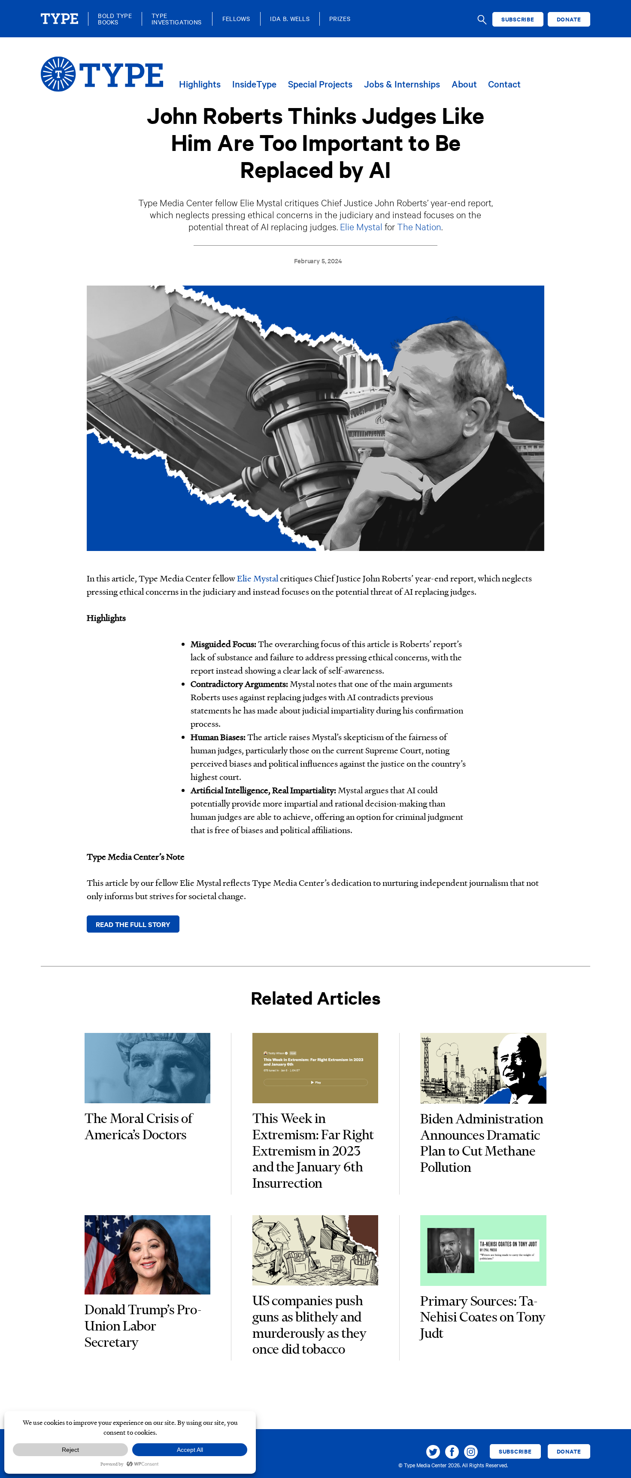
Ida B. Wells (289, 18)
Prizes (339, 18)
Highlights (200, 84)
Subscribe (517, 19)
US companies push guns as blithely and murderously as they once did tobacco (309, 1324)
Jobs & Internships (402, 84)
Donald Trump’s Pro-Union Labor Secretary (143, 1325)
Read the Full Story (133, 924)
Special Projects (320, 84)
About (464, 84)
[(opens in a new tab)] (147, 1070)
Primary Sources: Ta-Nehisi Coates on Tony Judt (482, 1316)
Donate (569, 19)
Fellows (236, 18)
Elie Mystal (361, 226)
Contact (504, 84)
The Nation (419, 226)
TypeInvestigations (176, 18)
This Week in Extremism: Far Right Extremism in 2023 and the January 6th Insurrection (313, 1150)
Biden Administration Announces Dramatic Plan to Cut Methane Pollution (481, 1142)
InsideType (254, 84)
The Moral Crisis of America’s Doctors (138, 1126)
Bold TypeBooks (115, 18)
